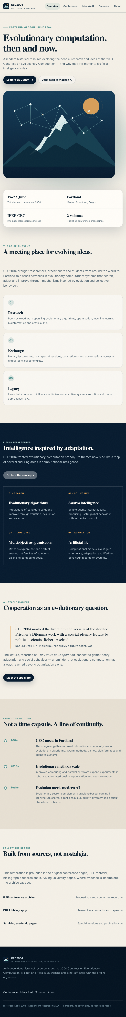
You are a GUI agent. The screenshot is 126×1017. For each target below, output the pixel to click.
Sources (104, 6)
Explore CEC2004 (19, 79)
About (117, 6)
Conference (70, 6)
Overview (52, 6)
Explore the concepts (20, 475)
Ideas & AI (88, 6)
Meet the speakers (18, 677)
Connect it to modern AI (57, 79)
